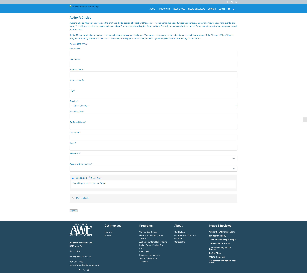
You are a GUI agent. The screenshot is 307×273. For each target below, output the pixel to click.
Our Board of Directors (185, 235)
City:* (72, 90)
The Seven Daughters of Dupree (220, 248)
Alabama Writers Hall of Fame (153, 242)
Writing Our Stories (148, 232)
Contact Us (179, 242)
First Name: (75, 48)
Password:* (75, 153)
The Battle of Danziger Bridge (222, 239)
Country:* (74, 101)
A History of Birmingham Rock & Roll (222, 261)
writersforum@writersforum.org (84, 265)
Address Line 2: (77, 80)
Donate (107, 235)
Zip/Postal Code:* (78, 122)
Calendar (144, 261)
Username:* (75, 132)
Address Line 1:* (77, 69)
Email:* (73, 143)
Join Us (108, 232)
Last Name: (75, 59)
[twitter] (84, 270)
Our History (179, 232)
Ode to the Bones (217, 257)
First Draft (144, 251)
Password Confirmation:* (81, 164)
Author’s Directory (148, 258)
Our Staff (178, 238)
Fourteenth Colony (217, 236)
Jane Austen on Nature (219, 243)
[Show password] (233, 158)
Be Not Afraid (215, 253)
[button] (233, 8)
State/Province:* (77, 111)
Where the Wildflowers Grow (222, 232)
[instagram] (88, 270)
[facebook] (79, 270)
